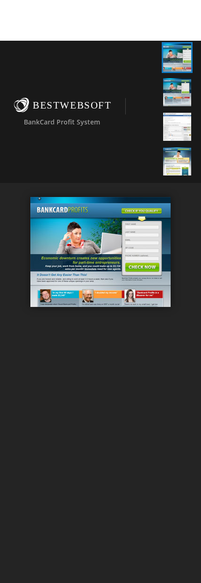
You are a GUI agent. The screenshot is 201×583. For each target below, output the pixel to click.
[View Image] (177, 57)
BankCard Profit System (62, 121)
